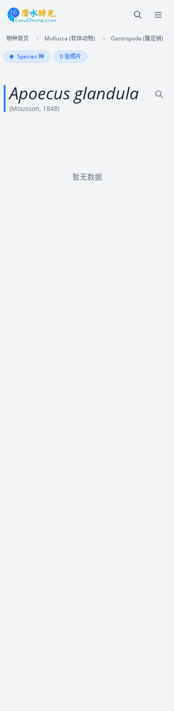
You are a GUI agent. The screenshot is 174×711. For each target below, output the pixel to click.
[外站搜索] (159, 94)
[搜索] (137, 15)
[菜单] (158, 15)
